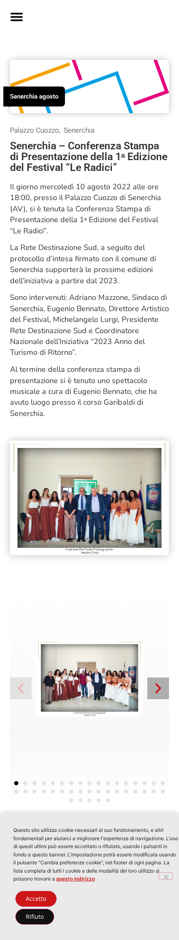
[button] (17, 17)
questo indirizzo (75, 879)
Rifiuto (35, 916)
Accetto (36, 899)
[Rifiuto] (166, 876)
